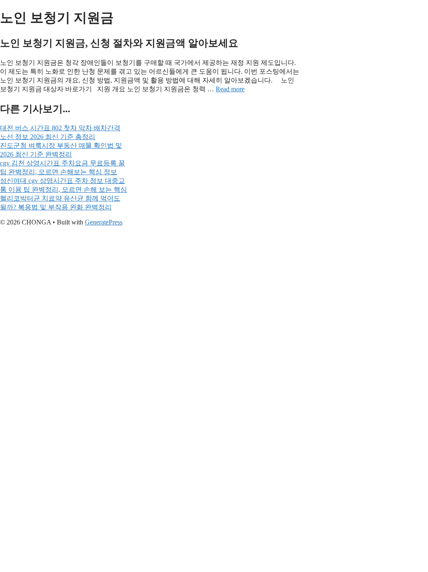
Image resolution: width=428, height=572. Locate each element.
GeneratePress (103, 222)
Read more (230, 89)
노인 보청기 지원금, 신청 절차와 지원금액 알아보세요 (119, 43)
